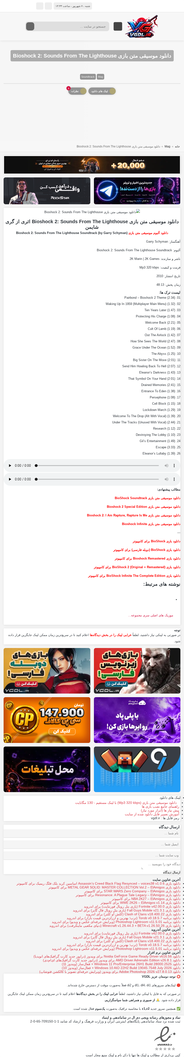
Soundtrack (88, 76)
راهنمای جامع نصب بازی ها (160, 806)
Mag (100, 76)
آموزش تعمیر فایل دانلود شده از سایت (152, 814)
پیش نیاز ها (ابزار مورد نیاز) (160, 810)
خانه (177, 146)
